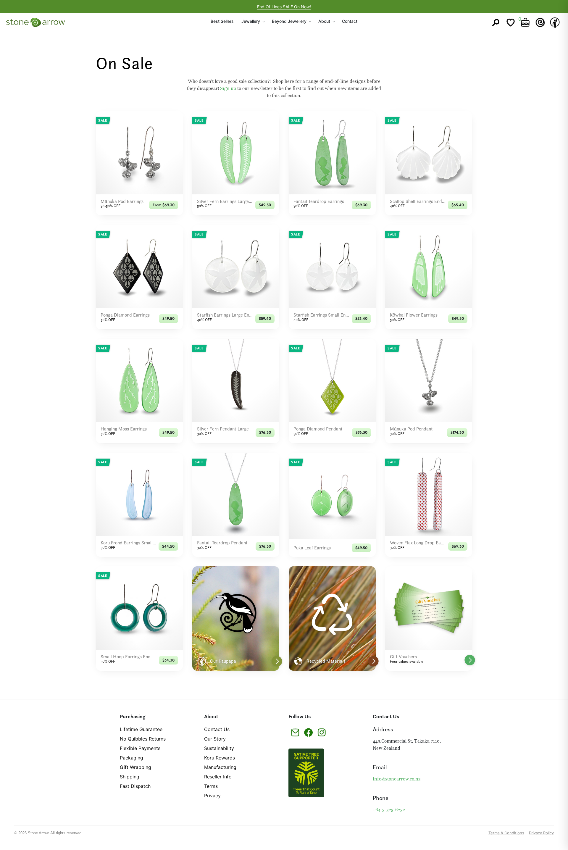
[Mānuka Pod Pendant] (428, 380)
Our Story (215, 739)
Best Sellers (222, 21)
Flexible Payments (140, 748)
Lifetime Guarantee (141, 729)
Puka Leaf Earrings (312, 548)
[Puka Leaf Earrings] (332, 496)
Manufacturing (220, 767)
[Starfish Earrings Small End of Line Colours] (332, 266)
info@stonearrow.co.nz (396, 779)
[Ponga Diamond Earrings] (139, 266)
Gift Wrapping (135, 767)
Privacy (212, 796)
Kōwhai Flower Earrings (414, 315)
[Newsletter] (295, 732)
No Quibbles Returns (143, 739)
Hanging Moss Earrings (124, 429)
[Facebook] (308, 732)
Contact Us (217, 729)
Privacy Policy (541, 832)
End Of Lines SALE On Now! (284, 6)
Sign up (228, 88)
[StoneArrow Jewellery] (35, 22)
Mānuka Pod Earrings (122, 201)
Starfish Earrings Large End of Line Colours (225, 315)
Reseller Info (218, 777)
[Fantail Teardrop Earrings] (332, 152)
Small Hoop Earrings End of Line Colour (128, 656)
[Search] (496, 22)
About (324, 21)
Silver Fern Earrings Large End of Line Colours (225, 201)
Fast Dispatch (135, 786)
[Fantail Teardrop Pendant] (235, 494)
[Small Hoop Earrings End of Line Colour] (139, 607)
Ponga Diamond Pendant (318, 429)
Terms (211, 786)
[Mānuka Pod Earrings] (139, 152)
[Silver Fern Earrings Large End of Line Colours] (235, 152)
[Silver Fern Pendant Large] (235, 380)
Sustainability (219, 748)
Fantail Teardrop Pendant (222, 543)
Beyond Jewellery (289, 21)
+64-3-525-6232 (389, 809)
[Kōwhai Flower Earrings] (428, 266)
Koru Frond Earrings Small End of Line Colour (128, 543)
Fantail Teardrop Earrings (318, 201)
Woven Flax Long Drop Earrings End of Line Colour (418, 543)
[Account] (555, 22)
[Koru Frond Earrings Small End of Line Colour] (139, 494)
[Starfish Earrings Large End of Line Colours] (235, 266)
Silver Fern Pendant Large (223, 429)
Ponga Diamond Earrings (125, 315)
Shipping (129, 777)
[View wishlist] (511, 22)
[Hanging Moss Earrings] (139, 380)
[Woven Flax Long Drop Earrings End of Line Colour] (428, 494)
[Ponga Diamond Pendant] (332, 380)
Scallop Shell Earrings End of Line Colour (418, 201)
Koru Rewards (219, 758)
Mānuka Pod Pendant (411, 429)
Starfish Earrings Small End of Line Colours (321, 315)
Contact (349, 21)
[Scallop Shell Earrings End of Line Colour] (428, 152)
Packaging (131, 758)
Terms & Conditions (506, 832)
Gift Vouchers (403, 656)
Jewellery (250, 21)
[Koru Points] (540, 22)
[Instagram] (321, 732)
